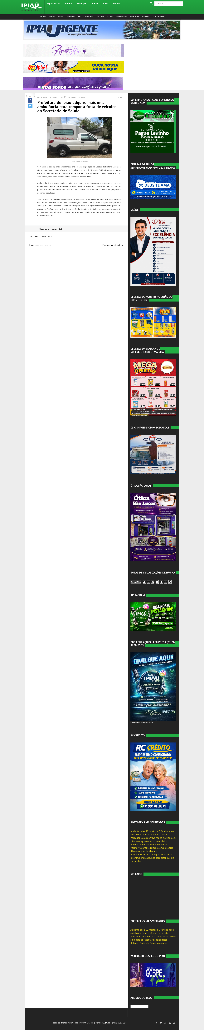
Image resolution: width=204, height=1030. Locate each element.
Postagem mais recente (40, 245)
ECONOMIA (134, 17)
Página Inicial (53, 3)
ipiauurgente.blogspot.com (50, 97)
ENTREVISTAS (121, 17)
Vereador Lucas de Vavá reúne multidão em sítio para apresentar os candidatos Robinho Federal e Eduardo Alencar (153, 841)
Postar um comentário (40, 236)
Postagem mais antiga (112, 245)
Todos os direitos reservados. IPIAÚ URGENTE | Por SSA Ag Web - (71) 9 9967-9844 (89, 1022)
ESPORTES (71, 17)
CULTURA (100, 17)
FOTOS (61, 17)
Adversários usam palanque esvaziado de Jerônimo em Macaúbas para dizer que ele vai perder (152, 858)
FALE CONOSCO (158, 17)
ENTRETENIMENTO (85, 17)
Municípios (82, 3)
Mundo (116, 3)
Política (68, 3)
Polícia (43, 17)
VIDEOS (52, 17)
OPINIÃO (145, 17)
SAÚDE (110, 17)
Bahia (95, 3)
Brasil (105, 3)
